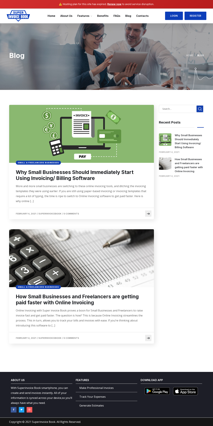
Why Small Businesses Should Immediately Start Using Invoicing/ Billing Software (74, 175)
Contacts (142, 15)
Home (51, 15)
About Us (66, 15)
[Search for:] (181, 109)
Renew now (114, 4)
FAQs (116, 15)
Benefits (102, 15)
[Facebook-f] (13, 410)
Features (83, 15)
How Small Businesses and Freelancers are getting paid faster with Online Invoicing (77, 299)
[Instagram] (29, 410)
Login (174, 15)
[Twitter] (21, 410)
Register (195, 15)
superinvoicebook (49, 213)
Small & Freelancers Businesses (38, 162)
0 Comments (71, 213)
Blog (128, 15)
